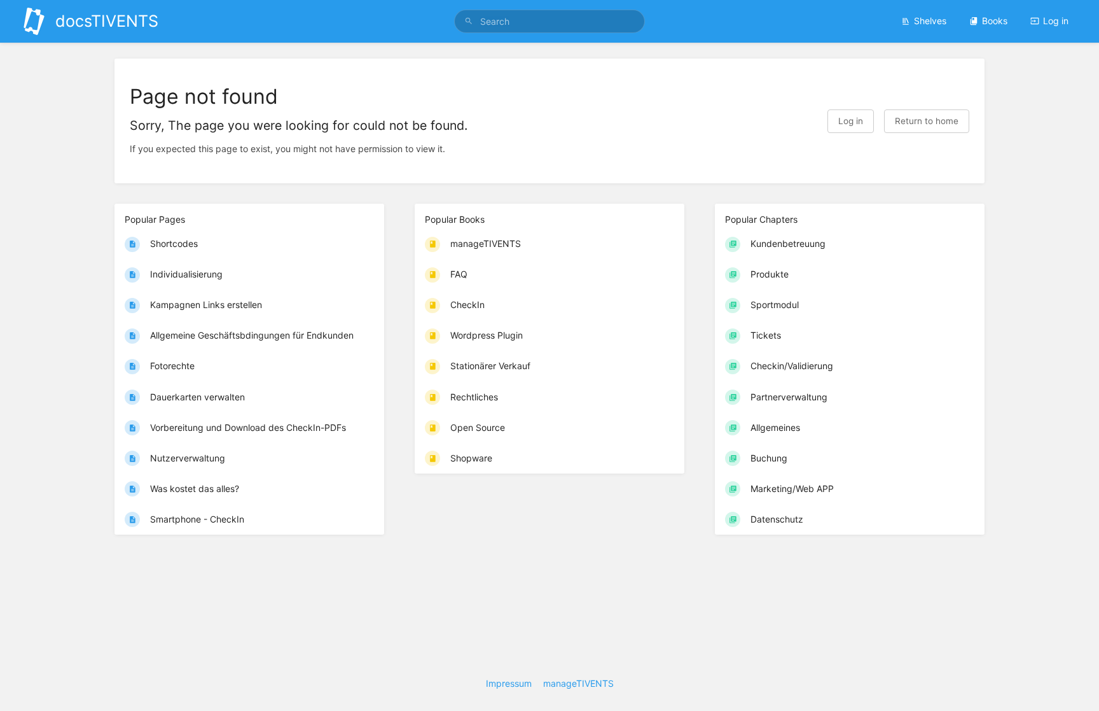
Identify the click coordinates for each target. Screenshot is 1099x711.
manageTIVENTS (578, 683)
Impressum (509, 683)
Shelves (930, 20)
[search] (549, 21)
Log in (1055, 20)
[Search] (468, 21)
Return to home (926, 121)
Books (994, 20)
